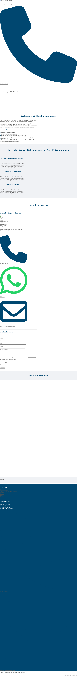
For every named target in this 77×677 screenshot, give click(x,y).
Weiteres (5, 93)
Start (4, 89)
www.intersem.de (22, 672)
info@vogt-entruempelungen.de (7, 326)
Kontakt (5, 97)
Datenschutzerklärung (32, 357)
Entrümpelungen (7, 90)
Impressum (74, 675)
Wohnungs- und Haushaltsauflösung (11, 92)
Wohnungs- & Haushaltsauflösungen (8, 491)
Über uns (5, 94)
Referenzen (5, 96)
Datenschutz (68, 675)
